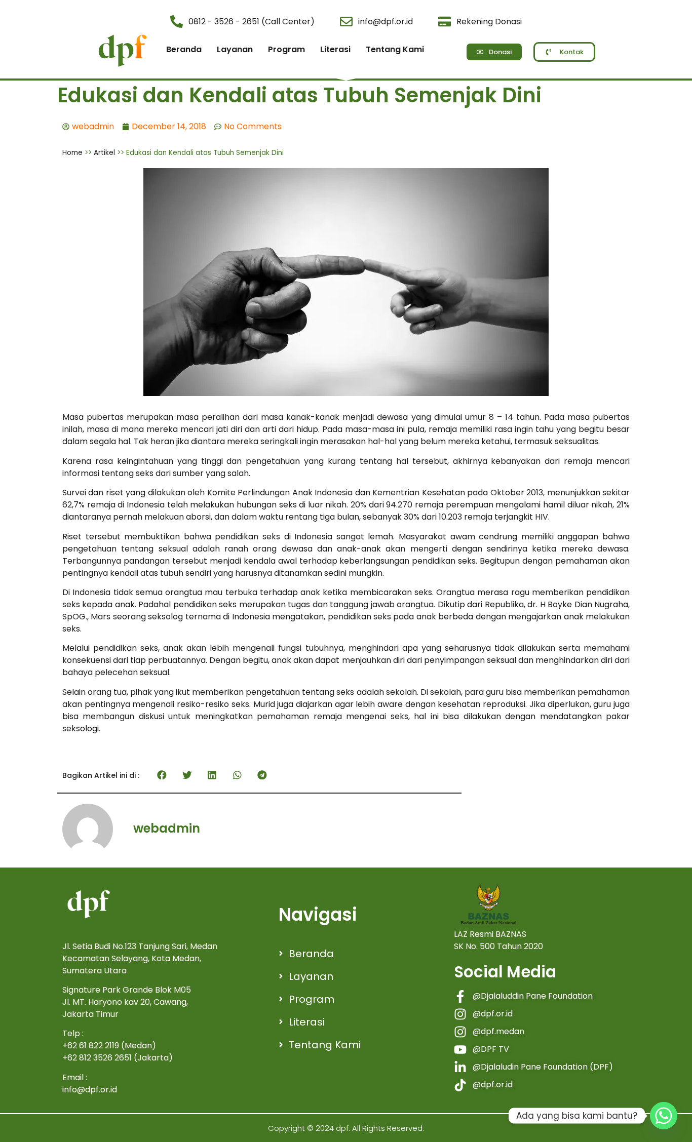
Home (72, 152)
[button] (162, 774)
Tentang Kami (395, 49)
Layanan (235, 49)
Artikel (104, 152)
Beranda (184, 49)
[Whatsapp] (663, 1115)
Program (286, 49)
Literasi (335, 49)
